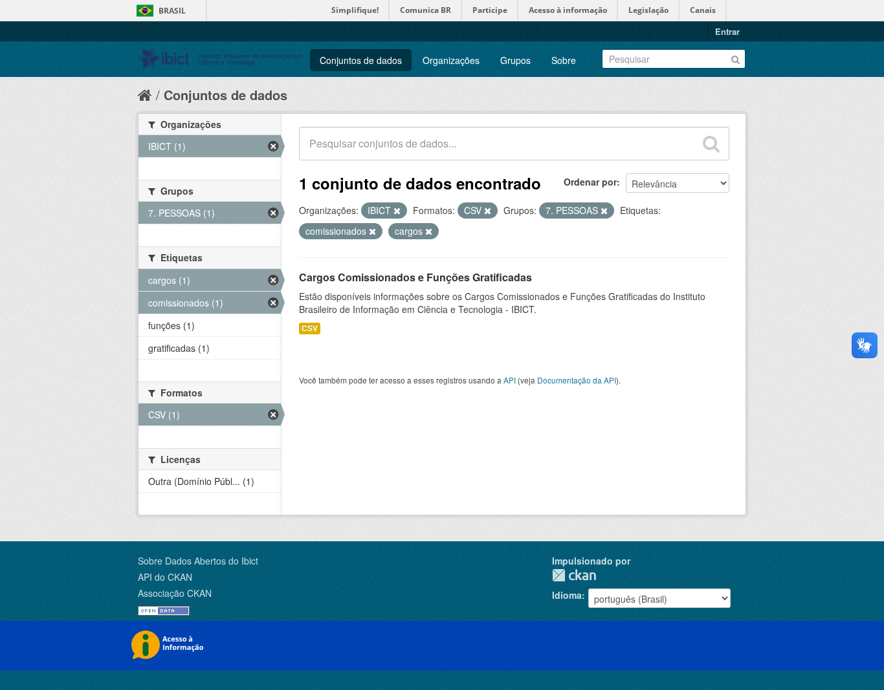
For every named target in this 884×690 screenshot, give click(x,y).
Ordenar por (590, 181)
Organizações (451, 60)
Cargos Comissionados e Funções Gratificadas (415, 277)
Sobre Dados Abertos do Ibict (198, 560)
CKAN (574, 575)
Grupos (515, 60)
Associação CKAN (175, 593)
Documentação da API (576, 379)
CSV (310, 328)
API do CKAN (165, 576)
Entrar (727, 31)
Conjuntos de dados (361, 60)
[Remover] (397, 211)
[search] (711, 143)
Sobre (563, 60)
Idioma (567, 594)
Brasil (172, 10)
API (509, 379)
